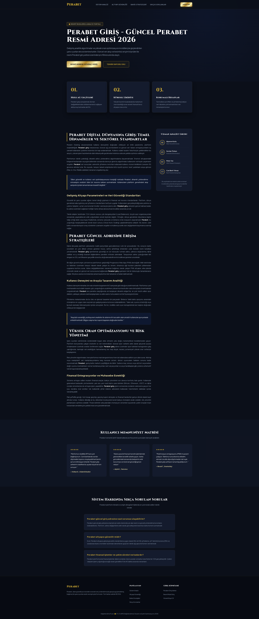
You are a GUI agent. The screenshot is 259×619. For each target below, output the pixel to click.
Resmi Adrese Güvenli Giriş (83, 64)
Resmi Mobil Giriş (169, 594)
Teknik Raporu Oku (116, 64)
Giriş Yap (186, 4)
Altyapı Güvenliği (119, 4)
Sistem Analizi (102, 4)
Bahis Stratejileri (138, 4)
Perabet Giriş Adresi (169, 590)
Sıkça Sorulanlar (158, 4)
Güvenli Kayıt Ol (168, 598)
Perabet (74, 4)
